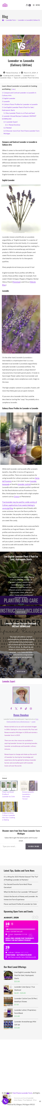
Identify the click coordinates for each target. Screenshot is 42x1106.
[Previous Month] (33, 917)
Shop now (21, 612)
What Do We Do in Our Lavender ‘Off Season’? (21, 892)
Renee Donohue (12, 73)
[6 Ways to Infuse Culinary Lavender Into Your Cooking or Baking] (9, 807)
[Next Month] (36, 917)
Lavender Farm (28, 75)
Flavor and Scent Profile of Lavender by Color (8, 794)
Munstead (16, 282)
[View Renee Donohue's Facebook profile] (11, 708)
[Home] (3, 20)
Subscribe (33, 846)
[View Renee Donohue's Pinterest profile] (21, 708)
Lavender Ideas (5, 78)
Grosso (16, 496)
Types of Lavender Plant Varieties (26, 78)
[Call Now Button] (5, 1101)
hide (13, 89)
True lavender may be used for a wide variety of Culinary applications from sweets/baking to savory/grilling (19, 505)
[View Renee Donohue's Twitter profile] (16, 708)
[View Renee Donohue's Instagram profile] (31, 708)
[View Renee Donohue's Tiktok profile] (26, 708)
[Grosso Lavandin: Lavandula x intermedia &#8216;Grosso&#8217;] (29, 786)
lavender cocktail (24, 484)
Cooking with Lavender (12, 75)
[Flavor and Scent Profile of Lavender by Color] (9, 786)
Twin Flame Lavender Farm (22, 1093)
